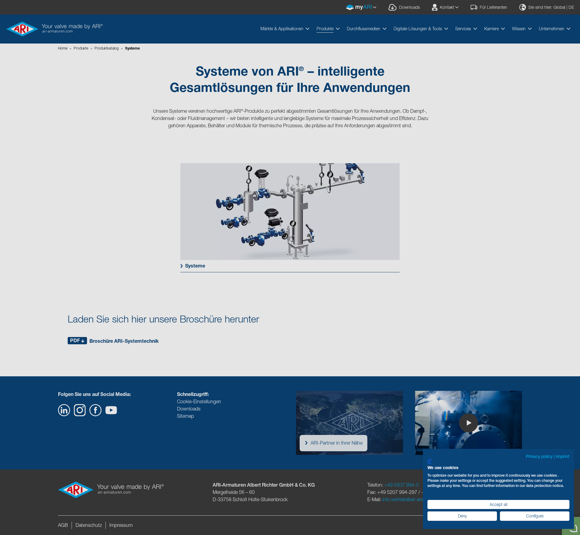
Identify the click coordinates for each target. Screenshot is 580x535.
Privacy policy (539, 456)
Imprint (562, 456)
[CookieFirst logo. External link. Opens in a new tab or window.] (429, 461)
